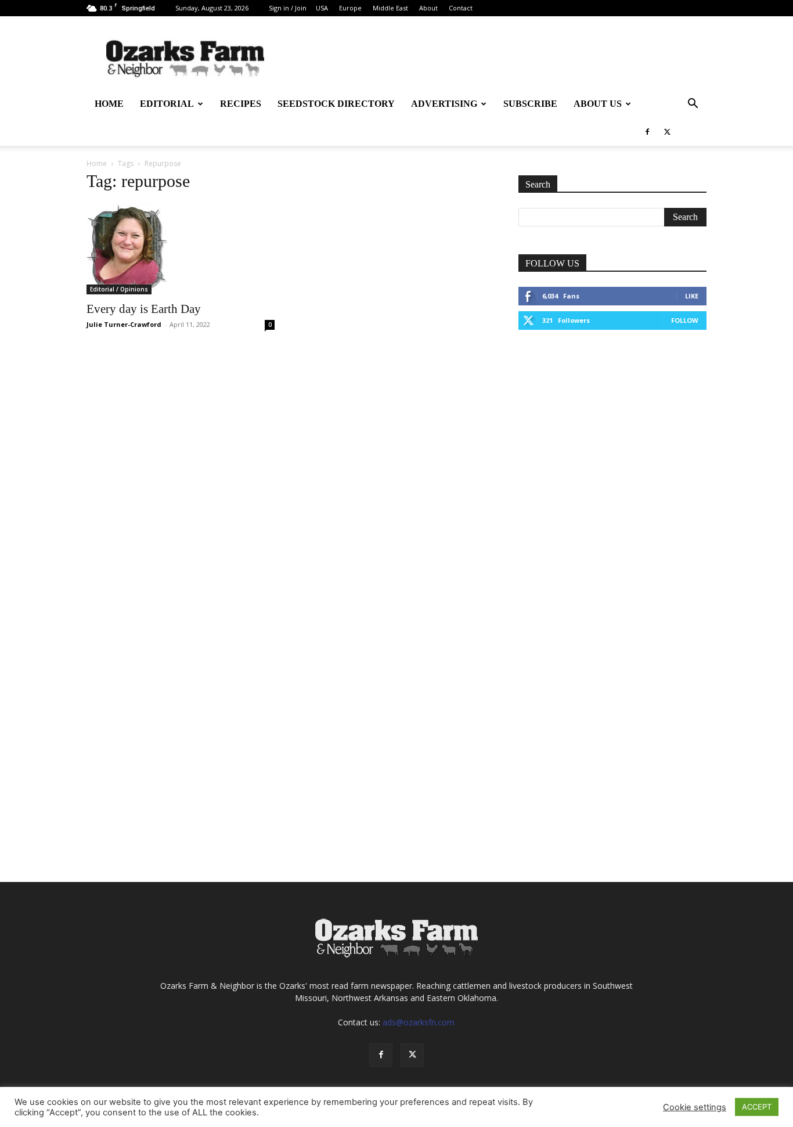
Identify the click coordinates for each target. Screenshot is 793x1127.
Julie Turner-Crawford (123, 324)
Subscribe (530, 104)
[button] (693, 104)
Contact (461, 7)
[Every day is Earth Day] (180, 248)
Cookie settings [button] (694, 1107)
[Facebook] (647, 132)
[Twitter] (667, 132)
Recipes (240, 104)
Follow (684, 320)
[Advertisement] (612, 429)
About (428, 7)
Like (691, 295)
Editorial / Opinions (119, 289)
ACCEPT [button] (757, 1106)
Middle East (390, 7)
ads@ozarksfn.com (419, 1022)
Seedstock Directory (336, 104)
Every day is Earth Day (143, 309)
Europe (350, 7)
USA (322, 7)
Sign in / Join (288, 7)
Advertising (444, 104)
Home (109, 104)
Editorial (167, 104)
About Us (598, 104)
